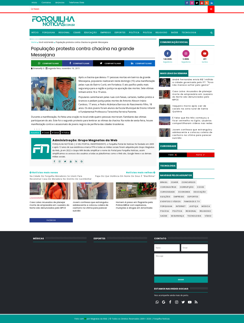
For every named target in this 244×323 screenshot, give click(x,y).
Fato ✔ (200, 154)
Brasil (163, 182)
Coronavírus (168, 187)
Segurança (177, 216)
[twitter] (197, 3)
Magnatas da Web (99, 318)
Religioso (161, 32)
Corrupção (187, 187)
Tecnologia (189, 32)
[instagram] (192, 3)
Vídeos (35, 39)
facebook (51, 220)
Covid (200, 187)
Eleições (165, 196)
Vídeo (208, 216)
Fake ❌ (173, 154)
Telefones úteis (76, 2)
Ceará (76, 32)
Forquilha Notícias (161, 318)
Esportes (120, 32)
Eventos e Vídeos (170, 201)
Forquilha (48, 32)
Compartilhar (51, 63)
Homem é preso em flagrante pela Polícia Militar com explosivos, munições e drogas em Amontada (134, 205)
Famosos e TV (192, 201)
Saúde (174, 32)
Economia (184, 192)
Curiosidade (167, 192)
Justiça (193, 206)
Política (134, 32)
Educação (90, 32)
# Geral (55, 132)
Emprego (106, 32)
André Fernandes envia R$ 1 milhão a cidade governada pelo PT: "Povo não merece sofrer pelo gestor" (193, 82)
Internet (181, 206)
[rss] (207, 3)
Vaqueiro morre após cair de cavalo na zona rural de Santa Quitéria (190, 109)
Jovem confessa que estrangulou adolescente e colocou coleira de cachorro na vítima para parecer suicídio (90, 206)
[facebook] (187, 3)
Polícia (147, 32)
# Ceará (45, 132)
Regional (64, 32)
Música (206, 206)
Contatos (46, 2)
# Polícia (65, 132)
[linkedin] (212, 3)
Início (34, 2)
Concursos (189, 182)
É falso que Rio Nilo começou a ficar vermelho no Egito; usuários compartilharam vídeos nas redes (192, 120)
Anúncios (59, 2)
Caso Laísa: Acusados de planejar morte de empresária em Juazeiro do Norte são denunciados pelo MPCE (49, 205)
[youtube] (202, 3)
